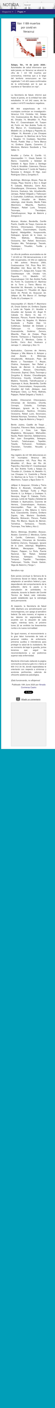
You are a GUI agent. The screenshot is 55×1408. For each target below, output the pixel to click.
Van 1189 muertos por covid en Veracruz (28, 27)
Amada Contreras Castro (33, 686)
